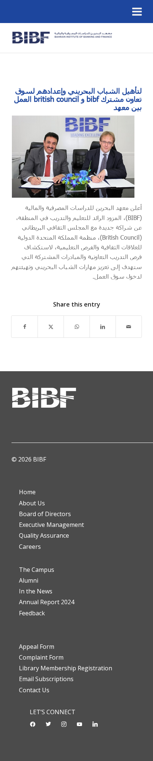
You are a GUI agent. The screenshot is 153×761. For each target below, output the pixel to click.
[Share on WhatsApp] (76, 326)
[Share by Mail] (128, 326)
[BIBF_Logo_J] (63, 38)
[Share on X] (51, 326)
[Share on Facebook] (25, 326)
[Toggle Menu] (137, 11)
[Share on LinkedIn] (102, 326)
